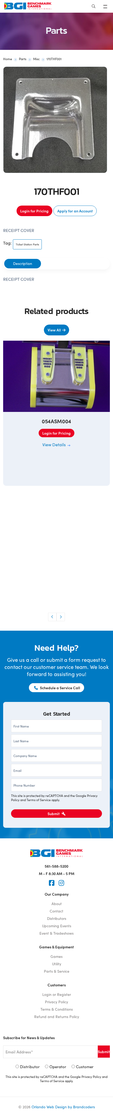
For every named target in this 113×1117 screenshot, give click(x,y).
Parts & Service (56, 971)
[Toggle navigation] (106, 6)
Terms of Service (39, 800)
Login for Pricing (34, 210)
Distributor (30, 1066)
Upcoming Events (56, 925)
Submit (54, 813)
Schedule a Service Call (59, 687)
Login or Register (56, 994)
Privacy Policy (56, 1001)
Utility (56, 963)
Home (7, 59)
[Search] (94, 6)
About (57, 903)
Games (56, 956)
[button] (52, 617)
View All (54, 329)
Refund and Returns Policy (56, 1016)
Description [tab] (22, 263)
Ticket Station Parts (27, 244)
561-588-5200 (56, 866)
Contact (56, 911)
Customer (85, 1066)
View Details (54, 444)
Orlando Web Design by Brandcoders (63, 1106)
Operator (57, 1066)
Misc (36, 59)
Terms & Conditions (56, 1009)
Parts (22, 59)
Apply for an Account (75, 210)
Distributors (56, 918)
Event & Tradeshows (56, 933)
